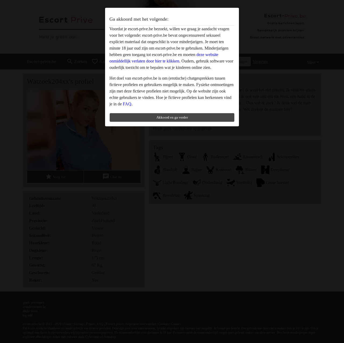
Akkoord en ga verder (172, 117)
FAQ (127, 104)
